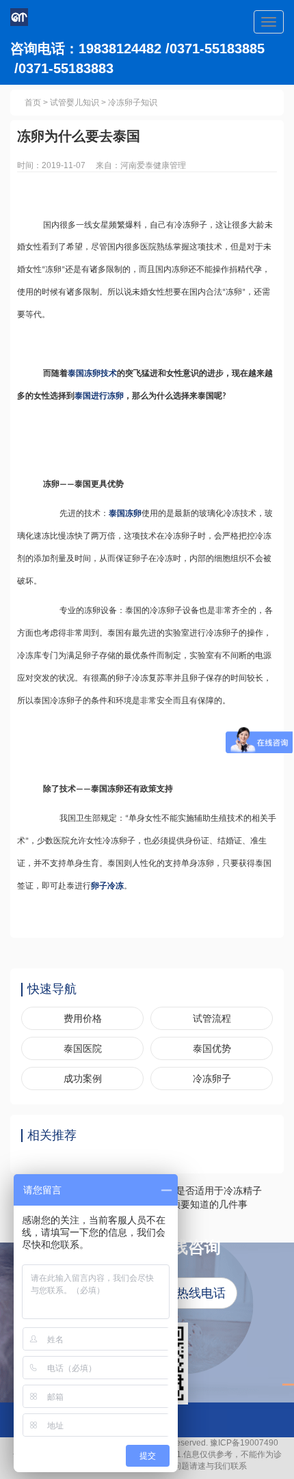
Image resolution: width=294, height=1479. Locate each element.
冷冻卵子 (212, 1078)
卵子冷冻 (107, 886)
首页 (33, 102)
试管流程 (212, 1018)
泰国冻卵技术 (92, 373)
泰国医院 (83, 1048)
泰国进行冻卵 (99, 396)
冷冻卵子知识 (132, 102)
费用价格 (83, 1018)
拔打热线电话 (189, 1293)
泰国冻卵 (125, 513)
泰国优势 (212, 1048)
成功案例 (83, 1078)
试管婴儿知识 (74, 102)
